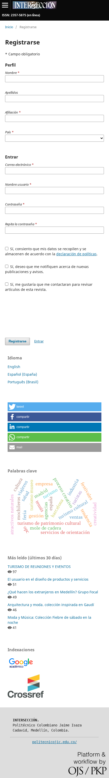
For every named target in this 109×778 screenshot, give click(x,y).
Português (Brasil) (23, 381)
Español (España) (22, 374)
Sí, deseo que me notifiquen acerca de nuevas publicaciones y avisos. (47, 269)
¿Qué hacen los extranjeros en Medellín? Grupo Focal (53, 592)
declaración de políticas (76, 253)
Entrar (39, 341)
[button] (54, 406)
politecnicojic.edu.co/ (54, 742)
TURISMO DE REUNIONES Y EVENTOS (39, 566)
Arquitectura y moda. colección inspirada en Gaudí (51, 604)
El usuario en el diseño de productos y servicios (48, 579)
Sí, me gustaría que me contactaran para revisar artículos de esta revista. (49, 287)
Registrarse (17, 341)
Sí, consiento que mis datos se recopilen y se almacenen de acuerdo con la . (51, 251)
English (14, 366)
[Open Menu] (5, 5)
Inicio (9, 27)
